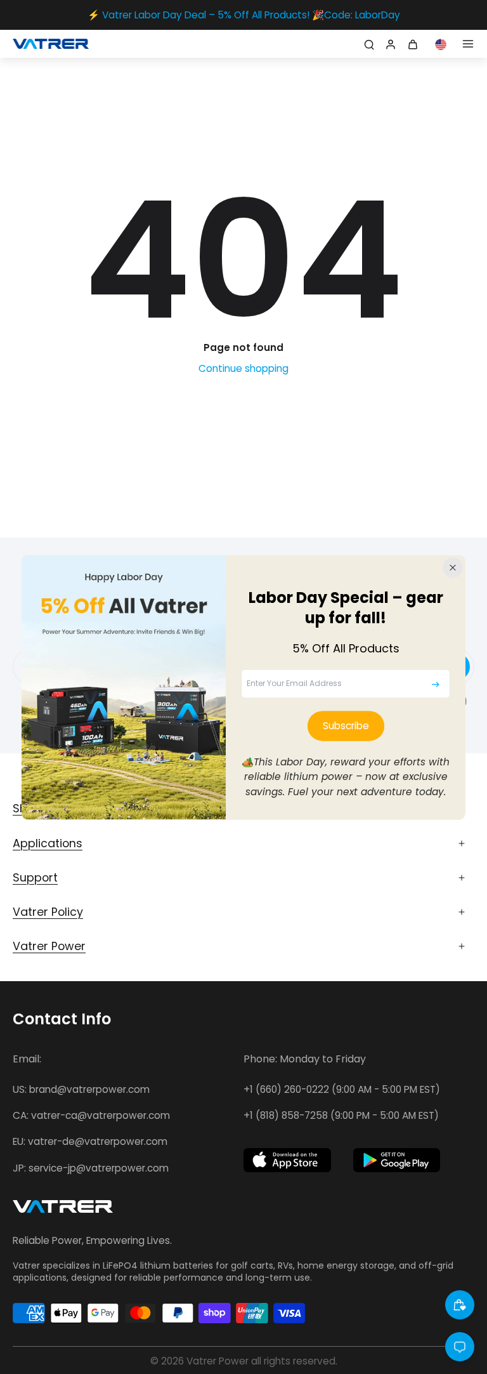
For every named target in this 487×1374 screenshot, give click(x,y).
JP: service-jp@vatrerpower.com (91, 1168)
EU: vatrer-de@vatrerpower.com (90, 1141)
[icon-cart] (414, 43)
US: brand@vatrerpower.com (81, 1089)
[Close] (453, 567)
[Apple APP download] (287, 1160)
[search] (369, 43)
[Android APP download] (397, 1160)
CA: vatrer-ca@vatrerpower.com (91, 1115)
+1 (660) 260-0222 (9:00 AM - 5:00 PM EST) (342, 1089)
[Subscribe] (436, 684)
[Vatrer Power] (63, 1210)
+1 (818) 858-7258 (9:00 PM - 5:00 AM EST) (341, 1115)
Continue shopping (243, 368)
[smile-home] (459, 1304)
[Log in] (389, 43)
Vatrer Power (217, 1361)
